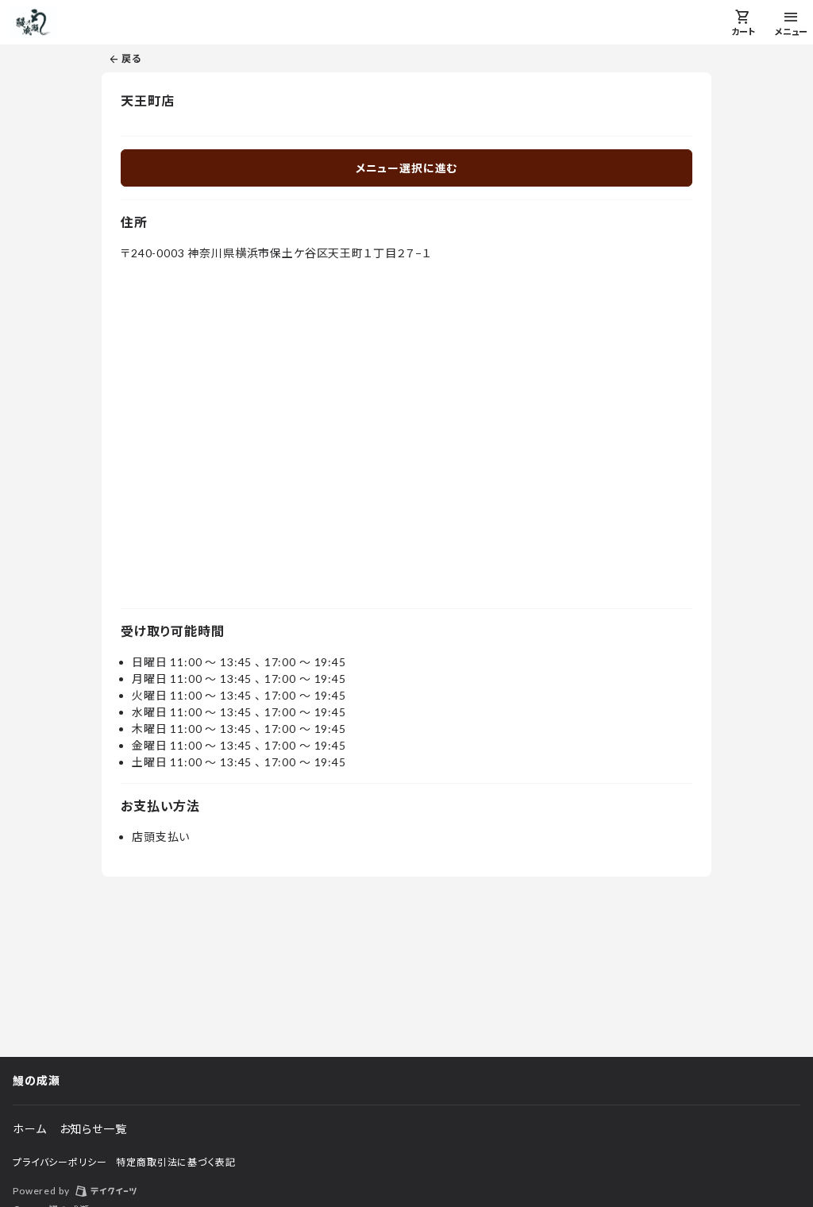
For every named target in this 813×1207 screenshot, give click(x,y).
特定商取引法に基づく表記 (175, 1162)
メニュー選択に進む (407, 168)
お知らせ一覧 (93, 1129)
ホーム (30, 1129)
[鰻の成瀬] (33, 22)
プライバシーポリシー (59, 1162)
